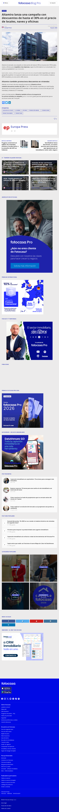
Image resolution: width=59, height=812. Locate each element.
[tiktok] (16, 699)
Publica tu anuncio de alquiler (8, 780)
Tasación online (5, 742)
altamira (17, 110)
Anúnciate (3, 758)
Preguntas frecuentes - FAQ (8, 713)
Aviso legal (4, 803)
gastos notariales (27, 96)
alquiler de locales (8, 110)
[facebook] (2, 699)
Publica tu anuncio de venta (8, 782)
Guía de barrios (5, 738)
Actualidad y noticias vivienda (8, 748)
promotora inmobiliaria (8, 113)
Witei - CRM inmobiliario (7, 771)
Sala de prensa (5, 711)
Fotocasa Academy (6, 762)
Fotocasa (3, 793)
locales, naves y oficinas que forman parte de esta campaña (21, 73)
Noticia (4, 10)
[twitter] (8, 699)
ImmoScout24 (16, 793)
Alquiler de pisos (5, 733)
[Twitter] (15, 131)
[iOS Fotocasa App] (6, 688)
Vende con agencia (6, 744)
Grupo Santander (19, 69)
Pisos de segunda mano (7, 729)
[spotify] (19, 699)
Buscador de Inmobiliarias (7, 740)
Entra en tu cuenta (5, 766)
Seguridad (3, 718)
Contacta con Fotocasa (7, 760)
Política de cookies (6, 808)
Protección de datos (6, 805)
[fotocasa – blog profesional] (29, 3)
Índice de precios (5, 736)
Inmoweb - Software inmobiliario (9, 768)
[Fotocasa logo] (29, 683)
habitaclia (9, 793)
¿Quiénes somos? (5, 707)
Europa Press (8, 27)
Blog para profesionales (7, 764)
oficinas (25, 110)
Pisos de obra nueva (6, 731)
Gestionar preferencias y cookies (9, 720)
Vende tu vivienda (5, 786)
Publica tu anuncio (5, 778)
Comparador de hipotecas (7, 746)
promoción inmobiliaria (35, 110)
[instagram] (5, 699)
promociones (45, 110)
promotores (19, 113)
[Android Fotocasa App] (6, 692)
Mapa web (3, 709)
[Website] (12, 131)
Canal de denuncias (6, 722)
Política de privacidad (6, 715)
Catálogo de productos (7, 784)
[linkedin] (13, 699)
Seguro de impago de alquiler (8, 751)
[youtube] (10, 699)
